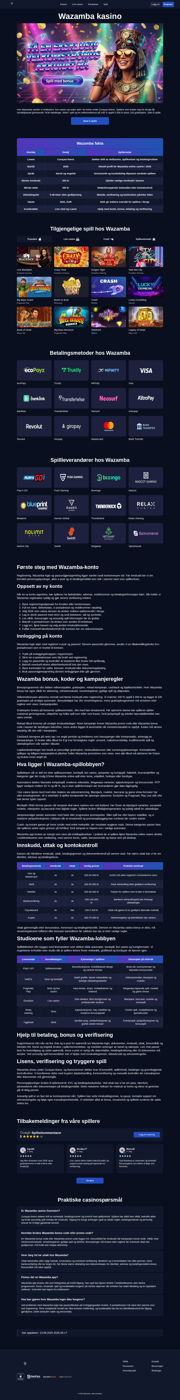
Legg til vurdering (147, 1134)
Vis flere (90, 1180)
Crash (106, 239)
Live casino (69, 239)
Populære (32, 239)
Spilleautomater (143, 239)
